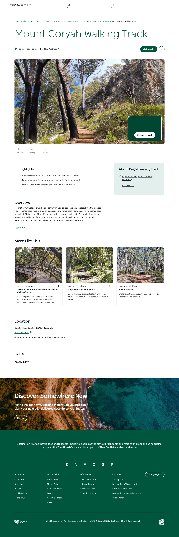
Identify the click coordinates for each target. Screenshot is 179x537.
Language (154, 474)
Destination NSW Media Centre (126, 493)
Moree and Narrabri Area (68, 21)
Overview (19, 153)
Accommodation (55, 498)
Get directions (21, 333)
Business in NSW (87, 489)
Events (50, 493)
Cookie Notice (20, 493)
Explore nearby (146, 135)
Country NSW (49, 21)
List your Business (88, 484)
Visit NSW (19, 474)
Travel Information (88, 480)
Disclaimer (19, 484)
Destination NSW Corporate (125, 484)
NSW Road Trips (54, 489)
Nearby (32, 153)
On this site (53, 474)
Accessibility (21, 362)
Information (86, 474)
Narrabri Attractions (100, 21)
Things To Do (53, 484)
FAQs (45, 153)
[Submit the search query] (69, 5)
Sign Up (20, 418)
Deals (49, 502)
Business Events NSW (122, 489)
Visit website (149, 49)
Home (17, 21)
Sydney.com (118, 480)
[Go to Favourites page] (173, 5)
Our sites (117, 474)
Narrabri (85, 21)
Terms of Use (20, 498)
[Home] (18, 5)
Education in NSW (88, 493)
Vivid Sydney (118, 498)
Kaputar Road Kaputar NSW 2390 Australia (37, 49)
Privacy (17, 489)
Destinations (53, 480)
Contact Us (19, 480)
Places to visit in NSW (31, 21)
